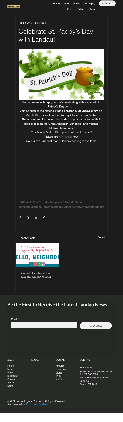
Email (15, 319)
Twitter (59, 375)
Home (10, 365)
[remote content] (61, 176)
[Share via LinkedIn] (35, 217)
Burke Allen (86, 367)
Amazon (60, 365)
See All (101, 237)
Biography (12, 375)
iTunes (59, 372)
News (10, 369)
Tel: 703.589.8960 (89, 374)
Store (10, 385)
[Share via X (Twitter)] (27, 217)
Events (11, 372)
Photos (11, 379)
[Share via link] (43, 217)
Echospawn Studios (36, 404)
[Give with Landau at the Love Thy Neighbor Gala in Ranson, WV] (37, 255)
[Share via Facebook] (20, 217)
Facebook (61, 369)
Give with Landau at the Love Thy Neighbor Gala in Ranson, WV (37, 275)
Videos (11, 382)
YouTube (60, 379)
